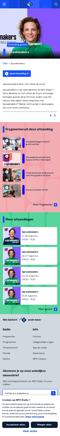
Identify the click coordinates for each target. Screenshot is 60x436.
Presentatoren (10, 348)
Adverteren (39, 353)
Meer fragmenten (42, 205)
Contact (37, 336)
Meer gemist (45, 309)
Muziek (6, 353)
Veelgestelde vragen (43, 342)
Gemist (6, 359)
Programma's (9, 342)
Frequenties (9, 336)
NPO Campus (39, 359)
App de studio (40, 348)
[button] (4, 4)
